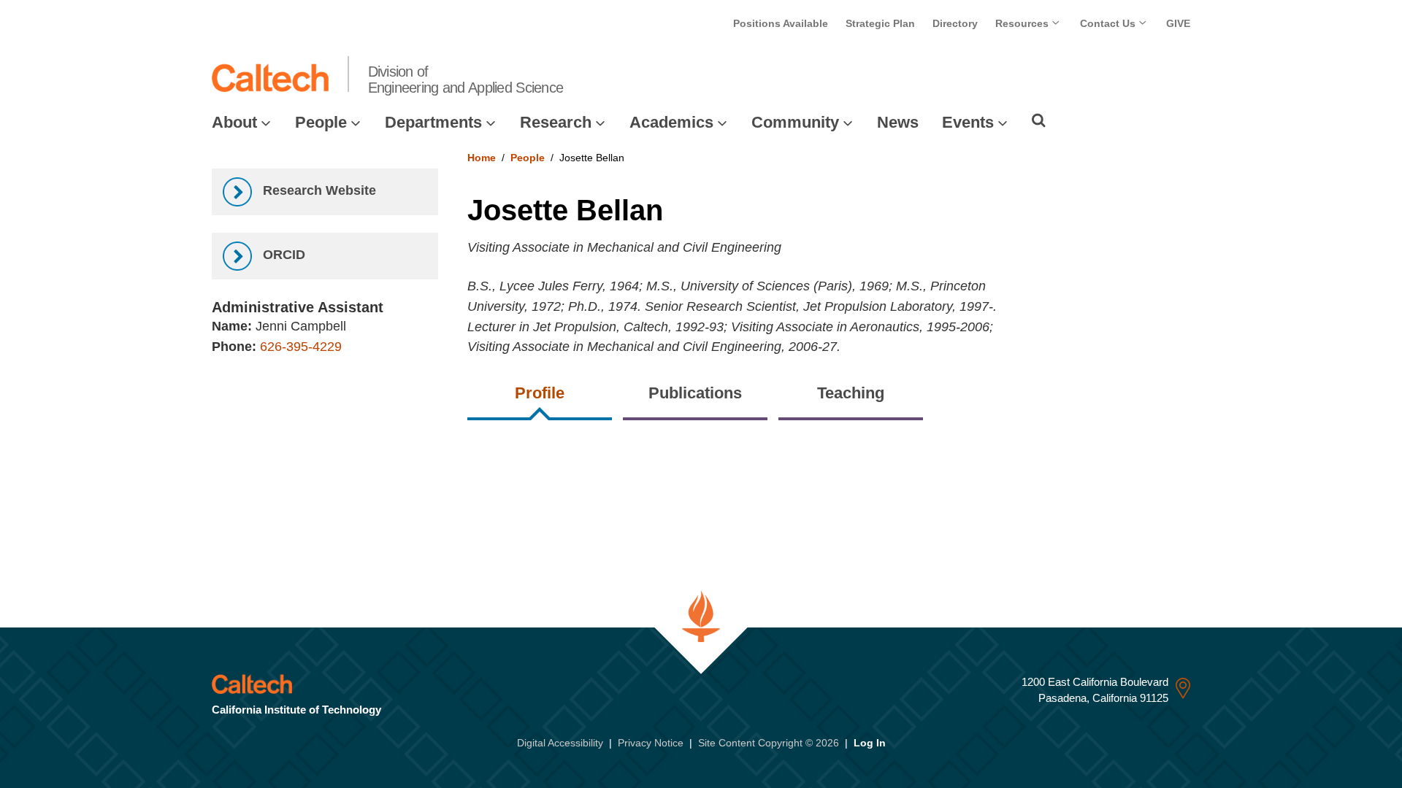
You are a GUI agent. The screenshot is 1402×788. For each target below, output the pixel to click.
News (898, 122)
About (234, 122)
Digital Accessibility (560, 743)
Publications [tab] (695, 393)
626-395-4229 (301, 346)
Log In (870, 743)
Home (481, 157)
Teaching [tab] (850, 393)
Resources (1023, 23)
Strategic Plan (880, 23)
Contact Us (1109, 23)
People (321, 122)
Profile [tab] (539, 393)
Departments (433, 122)
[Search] (1039, 120)
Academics (671, 122)
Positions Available (780, 23)
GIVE (1178, 23)
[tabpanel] (829, 447)
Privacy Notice (650, 743)
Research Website (317, 190)
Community (795, 122)
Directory (955, 23)
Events (968, 122)
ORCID (282, 254)
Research (555, 122)
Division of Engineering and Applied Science (466, 79)
